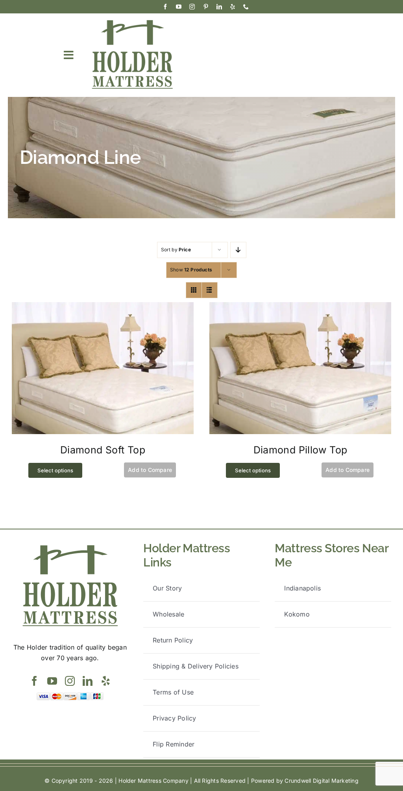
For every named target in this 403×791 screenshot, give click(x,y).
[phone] (246, 6)
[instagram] (192, 6)
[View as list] (209, 290)
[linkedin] (219, 6)
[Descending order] (238, 250)
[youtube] (178, 6)
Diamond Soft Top (102, 450)
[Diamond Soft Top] (103, 307)
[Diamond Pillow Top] (300, 307)
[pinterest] (206, 6)
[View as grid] (194, 290)
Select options (55, 470)
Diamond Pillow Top (300, 450)
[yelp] (232, 6)
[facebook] (165, 6)
